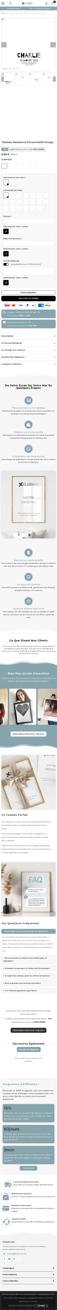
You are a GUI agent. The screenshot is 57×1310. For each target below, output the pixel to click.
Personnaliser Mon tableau (28, 734)
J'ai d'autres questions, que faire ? (21, 991)
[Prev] (2, 79)
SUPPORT (6, 159)
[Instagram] (9, 1259)
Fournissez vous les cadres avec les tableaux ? (26, 931)
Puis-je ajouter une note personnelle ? (23, 983)
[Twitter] (19, 1259)
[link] (28, 428)
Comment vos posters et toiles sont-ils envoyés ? (28, 968)
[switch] (6, 264)
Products (12, 13)
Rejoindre (28, 1168)
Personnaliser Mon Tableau (28, 1030)
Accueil (3, 13)
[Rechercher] (10, 3)
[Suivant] (53, 44)
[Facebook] (4, 1259)
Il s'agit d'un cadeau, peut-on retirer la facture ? (27, 976)
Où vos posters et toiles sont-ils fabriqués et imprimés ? (25, 959)
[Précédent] (4, 44)
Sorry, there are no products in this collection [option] (28, 1059)
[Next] (54, 79)
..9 (17, 69)
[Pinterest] (14, 1259)
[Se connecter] (46, 3)
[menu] (3, 3)
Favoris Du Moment (29, 1049)
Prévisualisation (28, 292)
